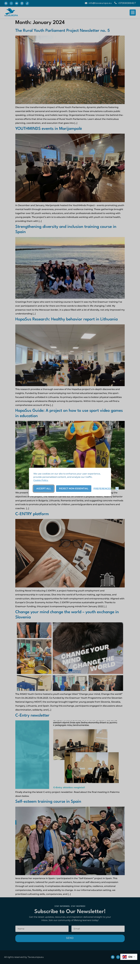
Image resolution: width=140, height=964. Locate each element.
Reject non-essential (73, 488)
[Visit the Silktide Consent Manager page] (117, 488)
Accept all (43, 488)
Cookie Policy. (40, 480)
